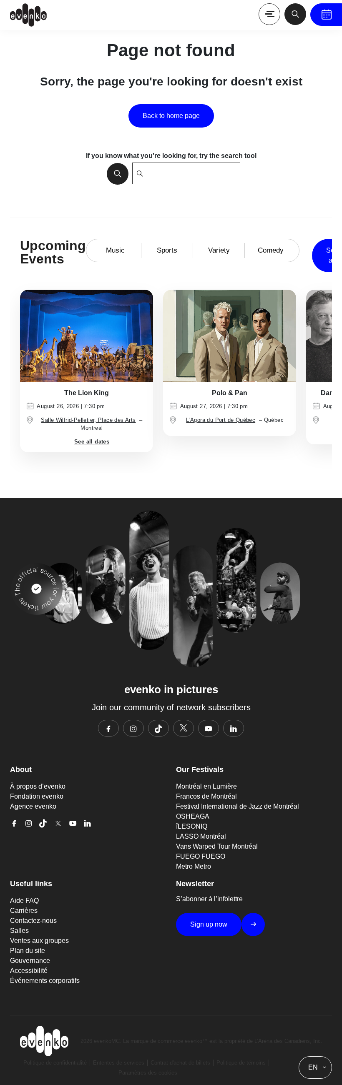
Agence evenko (33, 806)
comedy (271, 250)
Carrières (24, 910)
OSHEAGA (192, 816)
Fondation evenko (36, 796)
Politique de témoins (241, 1063)
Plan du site (27, 950)
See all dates (91, 442)
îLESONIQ (191, 826)
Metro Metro (193, 866)
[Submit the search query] (115, 173)
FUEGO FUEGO (200, 856)
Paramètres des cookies (147, 1073)
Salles (19, 930)
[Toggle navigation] (269, 14)
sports (167, 250)
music (115, 250)
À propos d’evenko (37, 786)
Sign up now (208, 924)
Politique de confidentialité (55, 1063)
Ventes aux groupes (39, 940)
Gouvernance (30, 960)
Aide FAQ (24, 900)
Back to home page (171, 115)
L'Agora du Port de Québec (220, 420)
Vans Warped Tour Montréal (217, 846)
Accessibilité (29, 970)
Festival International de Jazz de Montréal (237, 806)
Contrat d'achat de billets (180, 1063)
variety (219, 250)
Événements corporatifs (45, 980)
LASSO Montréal (201, 836)
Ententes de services (118, 1063)
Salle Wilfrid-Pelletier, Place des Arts (88, 420)
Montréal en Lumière (206, 786)
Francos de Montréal (206, 796)
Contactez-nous (33, 920)
